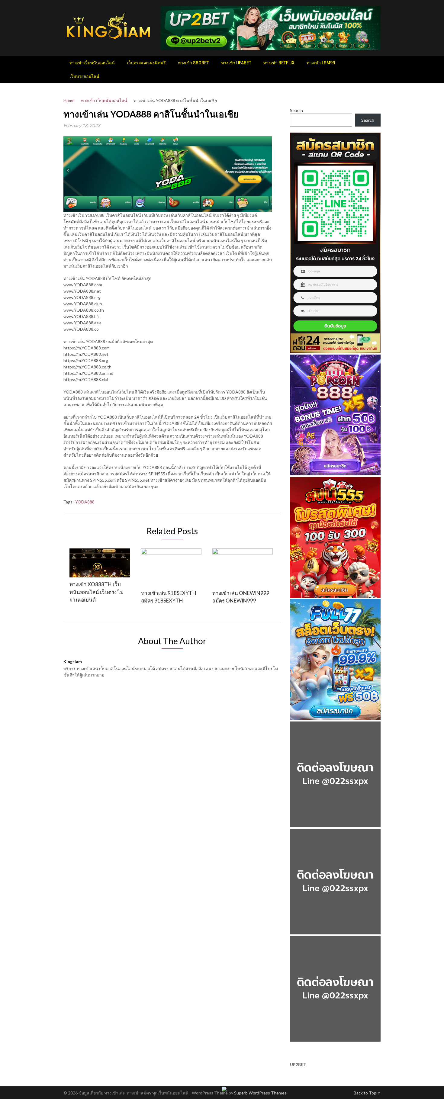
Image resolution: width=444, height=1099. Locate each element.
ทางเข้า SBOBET (193, 62)
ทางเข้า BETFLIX (278, 62)
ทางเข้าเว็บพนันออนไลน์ (92, 62)
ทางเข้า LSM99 (321, 62)
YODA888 (85, 501)
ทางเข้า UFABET (236, 62)
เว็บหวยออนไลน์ (84, 76)
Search (296, 110)
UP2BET (298, 1064)
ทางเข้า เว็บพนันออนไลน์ (104, 100)
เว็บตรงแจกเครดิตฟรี (146, 62)
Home (69, 100)
